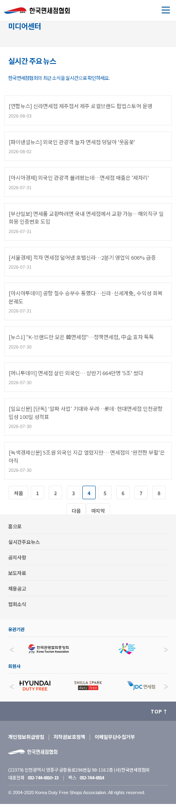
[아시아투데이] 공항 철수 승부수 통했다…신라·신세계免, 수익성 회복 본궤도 (85, 297)
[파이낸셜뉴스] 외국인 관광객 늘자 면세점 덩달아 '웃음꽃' (72, 142)
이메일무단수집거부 (115, 736)
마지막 (98, 510)
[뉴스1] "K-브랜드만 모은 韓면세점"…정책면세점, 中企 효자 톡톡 (81, 337)
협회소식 (17, 603)
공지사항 (17, 557)
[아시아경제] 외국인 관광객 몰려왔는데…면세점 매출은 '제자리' (79, 177)
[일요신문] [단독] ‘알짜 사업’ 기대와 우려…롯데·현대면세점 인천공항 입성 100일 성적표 (85, 413)
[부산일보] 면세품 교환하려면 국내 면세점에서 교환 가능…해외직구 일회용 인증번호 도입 (86, 218)
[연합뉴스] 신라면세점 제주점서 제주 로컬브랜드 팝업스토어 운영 (80, 106)
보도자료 (17, 572)
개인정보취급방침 (26, 736)
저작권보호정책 (69, 736)
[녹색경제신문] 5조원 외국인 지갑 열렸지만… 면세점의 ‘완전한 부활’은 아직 (87, 456)
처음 (18, 492)
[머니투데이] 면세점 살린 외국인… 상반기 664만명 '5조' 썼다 (76, 373)
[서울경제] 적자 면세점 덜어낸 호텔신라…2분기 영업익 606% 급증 (82, 257)
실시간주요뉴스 (24, 541)
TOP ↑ (159, 711)
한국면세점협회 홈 (41, 12)
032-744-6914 (91, 777)
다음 (76, 510)
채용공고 (17, 588)
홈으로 (15, 526)
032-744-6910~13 (42, 777)
